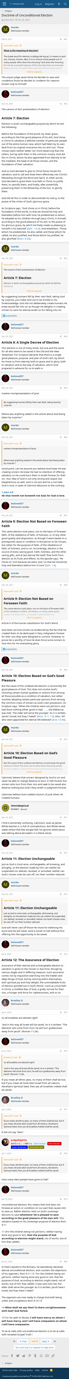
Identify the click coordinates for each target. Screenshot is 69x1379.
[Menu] (4, 4)
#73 (65, 894)
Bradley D (17, 1000)
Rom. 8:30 (24, 238)
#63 (65, 258)
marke (15, 27)
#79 (65, 1199)
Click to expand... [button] (35, 71)
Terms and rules (9, 1370)
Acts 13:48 (59, 719)
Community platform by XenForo (27, 1376)
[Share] (61, 39)
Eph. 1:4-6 (33, 228)
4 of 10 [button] (34, 1341)
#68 (65, 585)
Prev (24, 1341)
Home (45, 1370)
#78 (65, 1153)
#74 (65, 954)
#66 (65, 437)
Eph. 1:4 (50, 565)
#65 (65, 388)
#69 (65, 669)
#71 (65, 817)
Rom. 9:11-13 (45, 716)
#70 (65, 739)
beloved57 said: (11, 45)
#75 (65, 1012)
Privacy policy (26, 1370)
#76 (65, 1051)
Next (44, 1341)
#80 (65, 1261)
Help (37, 1370)
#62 (65, 103)
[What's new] (59, 4)
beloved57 (9, 19)
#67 (65, 515)
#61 (65, 39)
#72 (65, 852)
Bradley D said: (11, 1057)
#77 (65, 1109)
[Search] (65, 4)
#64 (65, 336)
